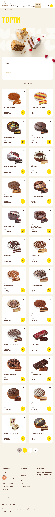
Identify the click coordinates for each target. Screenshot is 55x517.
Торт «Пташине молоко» (11, 345)
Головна (4, 9)
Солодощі (14, 5)
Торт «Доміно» (8, 285)
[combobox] (27, 63)
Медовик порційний (9, 108)
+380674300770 (9, 501)
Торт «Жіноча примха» (37, 285)
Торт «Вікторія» (8, 196)
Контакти (5, 489)
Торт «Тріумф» (35, 345)
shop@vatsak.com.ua (30, 501)
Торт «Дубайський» (9, 137)
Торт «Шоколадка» (36, 374)
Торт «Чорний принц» (10, 374)
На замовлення (33, 5)
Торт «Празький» (35, 315)
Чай (29, 5)
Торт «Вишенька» (9, 256)
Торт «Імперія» (35, 167)
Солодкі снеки (18, 5)
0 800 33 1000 (22, 2)
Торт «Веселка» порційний (38, 108)
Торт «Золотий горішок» (11, 315)
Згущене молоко (24, 5)
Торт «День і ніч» (35, 256)
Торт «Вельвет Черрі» (10, 226)
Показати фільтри (27, 83)
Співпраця (5, 480)
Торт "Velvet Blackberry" (37, 137)
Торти (11, 5)
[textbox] (27, 63)
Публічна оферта (7, 492)
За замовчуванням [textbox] (11, 74)
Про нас (4, 472)
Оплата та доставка (7, 483)
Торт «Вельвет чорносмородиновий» (37, 227)
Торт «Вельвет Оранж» (37, 196)
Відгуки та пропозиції (8, 478)
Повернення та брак (8, 486)
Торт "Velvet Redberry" (10, 167)
